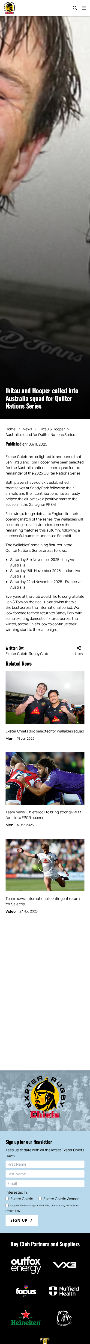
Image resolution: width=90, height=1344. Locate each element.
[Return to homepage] (9, 8)
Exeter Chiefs (21, 1198)
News (27, 429)
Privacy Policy (13, 1210)
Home (10, 429)
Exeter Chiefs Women (61, 1198)
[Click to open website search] (74, 8)
